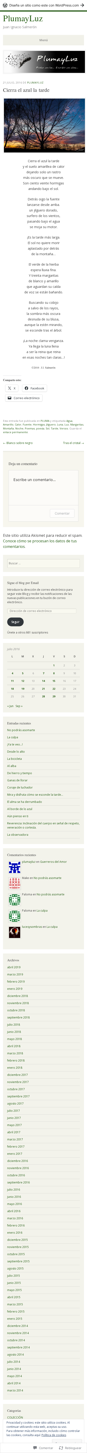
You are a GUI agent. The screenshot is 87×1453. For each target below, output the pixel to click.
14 (43, 681)
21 (43, 688)
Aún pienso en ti (17, 816)
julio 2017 (13, 1111)
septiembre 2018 (18, 1017)
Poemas (30, 428)
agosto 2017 (15, 1103)
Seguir (15, 622)
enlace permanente (15, 432)
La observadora (17, 835)
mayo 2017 (14, 1125)
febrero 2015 (16, 1311)
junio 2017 (14, 1118)
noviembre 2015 (18, 1247)
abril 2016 (13, 1211)
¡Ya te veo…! (15, 744)
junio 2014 (14, 1369)
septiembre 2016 (18, 1182)
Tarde (54, 428)
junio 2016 (14, 1197)
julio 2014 (13, 1362)
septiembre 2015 (18, 1261)
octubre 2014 (16, 1340)
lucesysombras (32, 927)
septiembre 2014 (18, 1347)
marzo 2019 (15, 974)
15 (53, 681)
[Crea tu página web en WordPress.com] (43, 5)
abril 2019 (13, 967)
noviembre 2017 (18, 1082)
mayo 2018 (14, 1039)
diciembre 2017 (17, 1075)
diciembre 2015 (17, 1240)
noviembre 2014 (18, 1333)
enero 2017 (14, 1154)
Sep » (19, 706)
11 (12, 681)
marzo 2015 (15, 1304)
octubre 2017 (16, 1089)
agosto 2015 (15, 1268)
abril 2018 (13, 1046)
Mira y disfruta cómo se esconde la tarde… (35, 795)
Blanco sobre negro (18, 443)
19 (22, 688)
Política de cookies (54, 1435)
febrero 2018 (16, 1060)
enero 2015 (14, 1319)
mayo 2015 (14, 1290)
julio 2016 (13, 1190)
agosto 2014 (15, 1355)
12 (22, 681)
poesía (40, 428)
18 (12, 688)
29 (53, 696)
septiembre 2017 (18, 1096)
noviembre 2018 (18, 1003)
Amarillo (8, 424)
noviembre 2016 (18, 1168)
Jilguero (51, 424)
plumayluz (35, 82)
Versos (64, 428)
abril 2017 (13, 1132)
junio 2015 (14, 1283)
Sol (47, 428)
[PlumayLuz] (44, 72)
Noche (19, 428)
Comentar (62, 513)
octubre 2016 (16, 1175)
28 (43, 696)
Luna (60, 424)
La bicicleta (14, 759)
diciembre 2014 (17, 1326)
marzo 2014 (15, 1390)
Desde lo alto (16, 752)
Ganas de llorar (17, 780)
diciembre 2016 (17, 1161)
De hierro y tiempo (19, 773)
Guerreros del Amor (53, 862)
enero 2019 (14, 989)
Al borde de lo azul (19, 809)
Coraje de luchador (20, 787)
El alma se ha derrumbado (24, 802)
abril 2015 (13, 1297)
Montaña (8, 428)
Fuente (27, 424)
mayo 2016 (14, 1204)
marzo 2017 (15, 1139)
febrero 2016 (16, 1225)
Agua (69, 420)
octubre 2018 (16, 1010)
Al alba (11, 766)
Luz (66, 424)
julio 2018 (13, 1025)
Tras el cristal (73, 443)
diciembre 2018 (17, 996)
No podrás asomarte (21, 730)
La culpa (12, 737)
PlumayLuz (23, 18)
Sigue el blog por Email (23, 583)
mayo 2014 (14, 1376)
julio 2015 (13, 1276)
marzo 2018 (15, 1053)
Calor (18, 424)
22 (53, 688)
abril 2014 (13, 1383)
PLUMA (45, 420)
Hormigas (39, 424)
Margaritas (76, 424)
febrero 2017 (16, 1147)
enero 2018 (14, 1068)
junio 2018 (14, 1032)
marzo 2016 (15, 1218)
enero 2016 (14, 1233)
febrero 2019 (16, 982)
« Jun (10, 706)
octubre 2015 (16, 1254)
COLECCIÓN (15, 1417)
